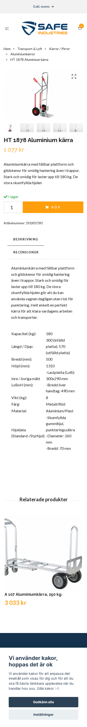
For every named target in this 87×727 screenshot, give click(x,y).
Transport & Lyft (29, 49)
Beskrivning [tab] (25, 239)
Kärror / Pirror (59, 49)
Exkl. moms (42, 6)
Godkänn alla (43, 702)
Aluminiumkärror (22, 54)
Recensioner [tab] (26, 252)
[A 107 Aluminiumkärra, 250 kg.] (43, 553)
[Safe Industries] (44, 28)
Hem (7, 49)
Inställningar (43, 714)
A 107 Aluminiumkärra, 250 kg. (33, 594)
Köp (56, 207)
